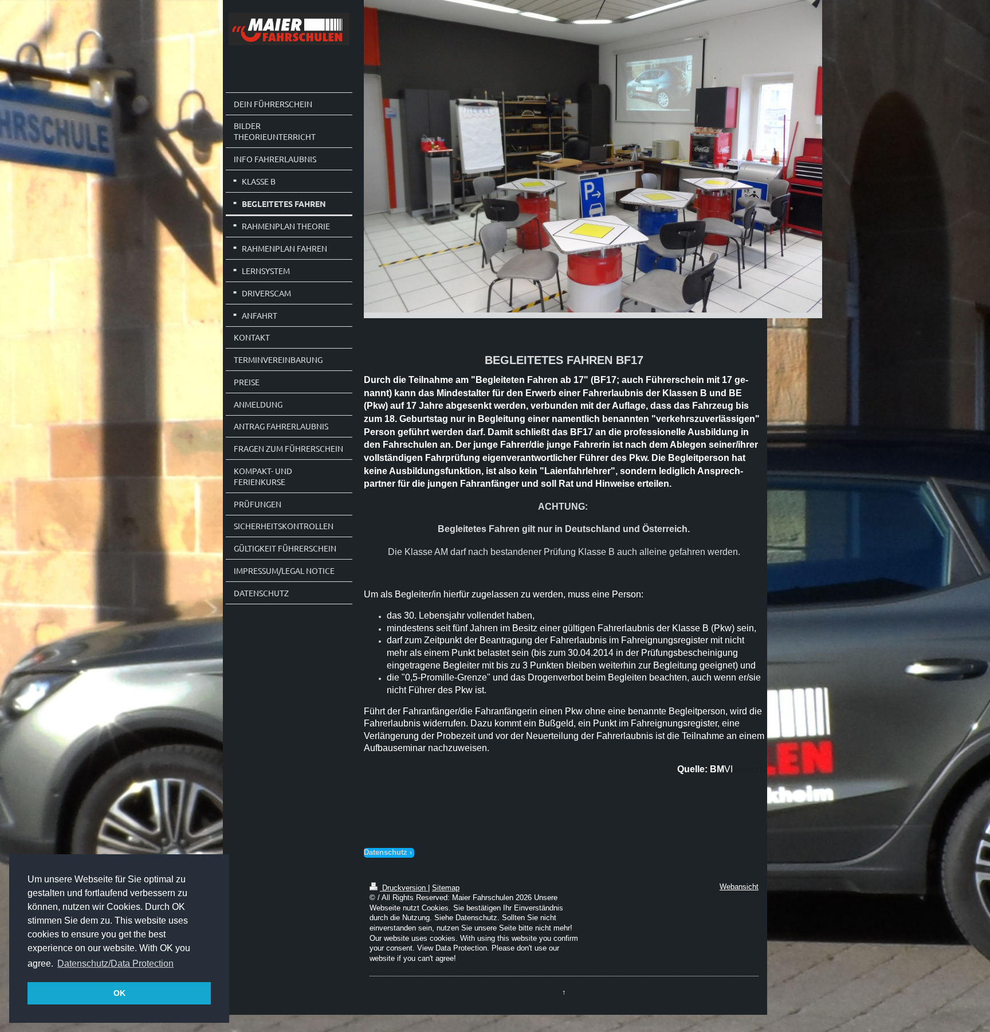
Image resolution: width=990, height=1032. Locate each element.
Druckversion (404, 888)
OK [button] (119, 993)
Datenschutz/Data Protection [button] (115, 963)
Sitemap (445, 888)
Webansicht (739, 887)
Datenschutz (385, 853)
